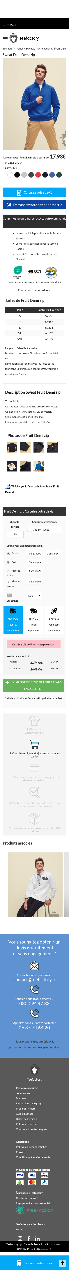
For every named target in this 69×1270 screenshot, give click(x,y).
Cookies (20, 1152)
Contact (10, 24)
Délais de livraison (26, 1118)
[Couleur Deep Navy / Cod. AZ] (45, 175)
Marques (21, 1098)
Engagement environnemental (33, 1203)
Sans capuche (44, 48)
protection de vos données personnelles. (34, 1047)
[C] (20, 1238)
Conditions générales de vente (33, 1157)
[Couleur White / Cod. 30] (10, 175)
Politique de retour (27, 1124)
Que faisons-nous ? (27, 1198)
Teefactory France (13, 48)
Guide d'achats (24, 1113)
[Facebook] (28, 1238)
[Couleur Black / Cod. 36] (17, 175)
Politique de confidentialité (31, 1146)
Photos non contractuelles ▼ (34, 290)
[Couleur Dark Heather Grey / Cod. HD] (31, 175)
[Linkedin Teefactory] (37, 1238)
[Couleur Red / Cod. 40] (38, 175)
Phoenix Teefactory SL (36, 1244)
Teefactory (12, 1244)
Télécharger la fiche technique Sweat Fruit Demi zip (32, 489)
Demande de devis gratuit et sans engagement (36, 685)
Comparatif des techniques (31, 1129)
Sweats (30, 48)
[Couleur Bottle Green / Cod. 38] (59, 175)
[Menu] (5, 37)
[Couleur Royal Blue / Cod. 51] (52, 175)
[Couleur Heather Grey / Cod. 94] (24, 175)
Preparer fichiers (25, 1108)
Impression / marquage (29, 1103)
